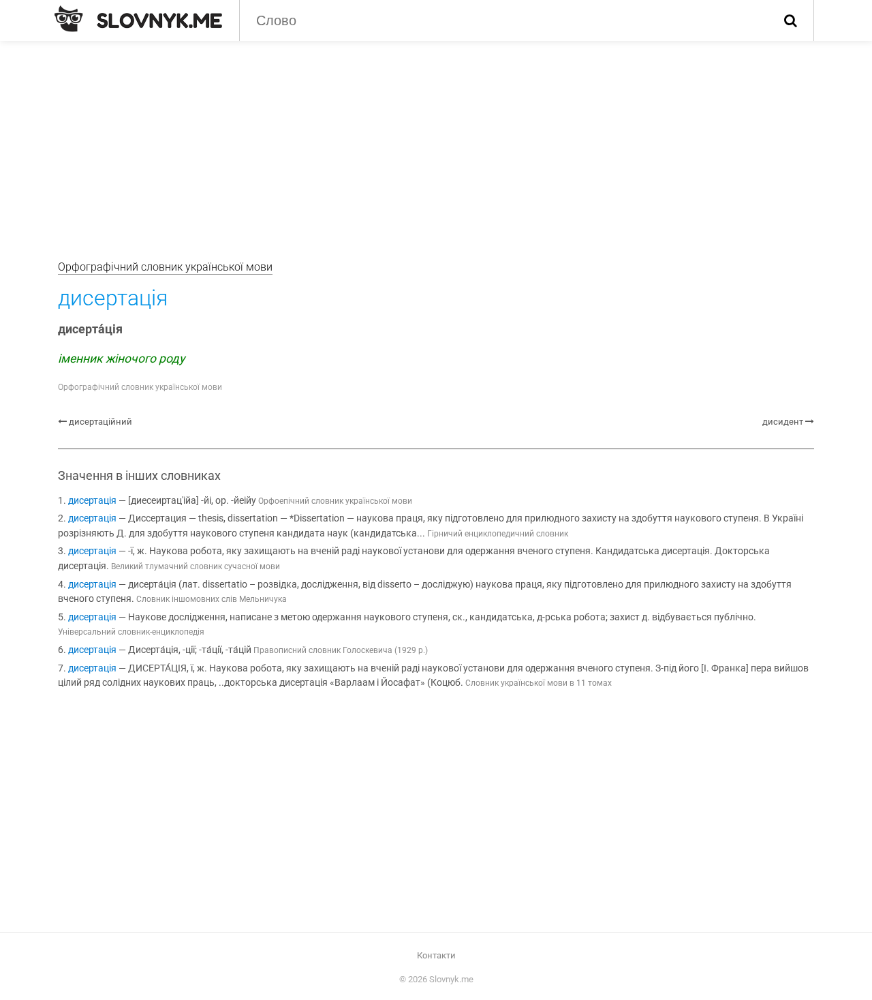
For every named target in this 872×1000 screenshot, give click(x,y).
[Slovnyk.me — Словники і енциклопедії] (138, 19)
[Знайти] (790, 20)
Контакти (436, 955)
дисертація (92, 500)
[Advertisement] (436, 143)
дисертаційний (100, 421)
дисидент (782, 421)
